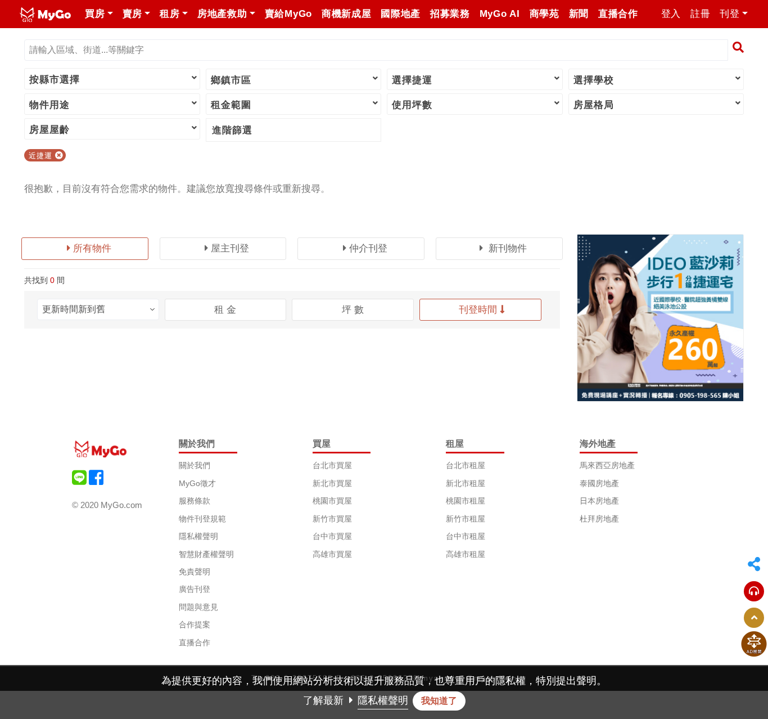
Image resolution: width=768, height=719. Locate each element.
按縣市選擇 (54, 79)
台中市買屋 (332, 536)
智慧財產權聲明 (206, 554)
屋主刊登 (230, 248)
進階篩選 (232, 130)
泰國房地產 (599, 483)
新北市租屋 (465, 483)
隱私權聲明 (198, 536)
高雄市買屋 (332, 554)
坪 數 (353, 309)
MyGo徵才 (197, 483)
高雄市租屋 (465, 554)
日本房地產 (599, 500)
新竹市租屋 (465, 518)
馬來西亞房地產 (607, 465)
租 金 (225, 309)
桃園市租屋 (465, 500)
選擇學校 (593, 80)
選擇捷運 (412, 80)
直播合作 (194, 642)
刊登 (729, 13)
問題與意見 (198, 607)
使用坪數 (412, 105)
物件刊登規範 (202, 518)
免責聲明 (194, 571)
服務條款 (194, 500)
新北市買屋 (332, 483)
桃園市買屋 (332, 500)
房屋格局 (593, 105)
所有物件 (92, 248)
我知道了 (439, 700)
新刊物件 (506, 248)
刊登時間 (478, 309)
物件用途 (49, 105)
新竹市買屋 (332, 518)
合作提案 (194, 624)
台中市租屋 (465, 536)
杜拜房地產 (599, 518)
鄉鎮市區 (231, 80)
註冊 (700, 13)
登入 (671, 13)
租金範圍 (231, 105)
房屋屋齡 (49, 129)
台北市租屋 (465, 465)
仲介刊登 (368, 248)
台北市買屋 (332, 465)
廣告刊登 (194, 589)
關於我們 (194, 465)
